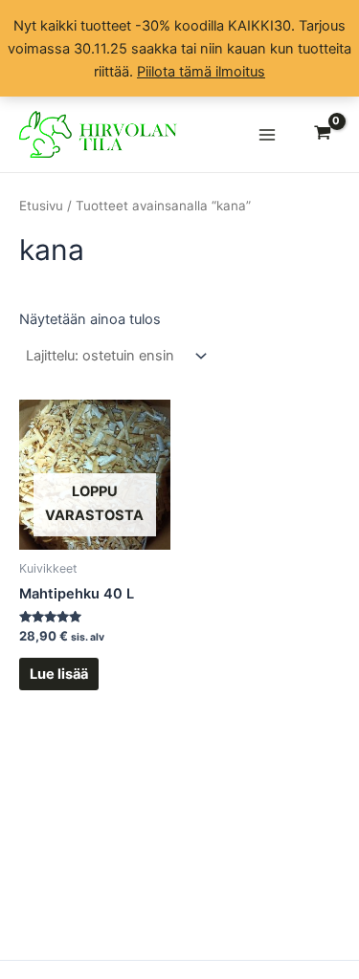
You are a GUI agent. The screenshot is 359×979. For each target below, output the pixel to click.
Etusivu (41, 205)
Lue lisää (59, 674)
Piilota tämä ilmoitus (201, 71)
